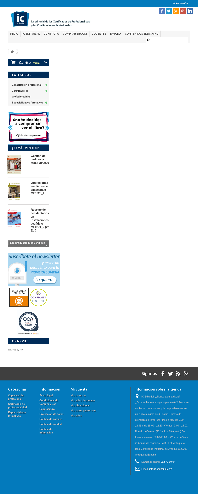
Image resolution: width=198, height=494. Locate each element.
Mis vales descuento (83, 400)
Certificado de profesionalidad (21, 93)
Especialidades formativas (27, 102)
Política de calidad (50, 424)
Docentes (99, 33)
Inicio (14, 33)
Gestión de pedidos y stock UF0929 (40, 159)
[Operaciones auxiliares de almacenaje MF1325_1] (17, 191)
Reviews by (15, 350)
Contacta (51, 33)
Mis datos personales (83, 410)
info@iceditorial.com (160, 469)
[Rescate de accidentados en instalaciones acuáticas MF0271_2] (17, 218)
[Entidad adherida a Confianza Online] (28, 297)
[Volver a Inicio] (12, 51)
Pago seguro (47, 409)
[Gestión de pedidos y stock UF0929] (17, 164)
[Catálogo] (28, 126)
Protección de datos (51, 414)
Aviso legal (46, 395)
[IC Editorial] (52, 19)
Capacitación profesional (27, 84)
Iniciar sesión (180, 3)
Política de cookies (50, 419)
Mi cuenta (79, 389)
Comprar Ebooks (75, 33)
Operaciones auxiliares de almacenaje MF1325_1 (39, 188)
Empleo (115, 33)
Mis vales (76, 415)
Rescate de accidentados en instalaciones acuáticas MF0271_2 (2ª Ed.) (40, 220)
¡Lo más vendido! (25, 148)
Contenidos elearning (142, 33)
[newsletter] (34, 269)
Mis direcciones (80, 405)
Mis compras (78, 395)
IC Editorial (31, 33)
